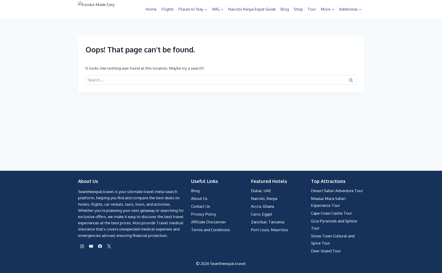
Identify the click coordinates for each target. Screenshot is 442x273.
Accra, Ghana (262, 206)
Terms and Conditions (210, 229)
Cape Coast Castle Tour (331, 213)
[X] (109, 246)
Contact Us (200, 206)
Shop (298, 9)
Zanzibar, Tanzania (267, 221)
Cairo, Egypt (261, 214)
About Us (199, 198)
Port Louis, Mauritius (269, 229)
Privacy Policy (203, 214)
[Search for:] (221, 79)
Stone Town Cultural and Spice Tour (333, 239)
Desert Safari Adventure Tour (337, 190)
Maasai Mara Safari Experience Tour (328, 202)
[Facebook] (100, 246)
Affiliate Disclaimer (208, 221)
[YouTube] (91, 246)
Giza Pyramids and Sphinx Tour (334, 224)
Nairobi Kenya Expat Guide (252, 9)
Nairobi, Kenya (264, 198)
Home (151, 9)
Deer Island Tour (326, 250)
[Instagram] (82, 246)
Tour (312, 9)
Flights (167, 9)
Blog (284, 9)
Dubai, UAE (261, 190)
